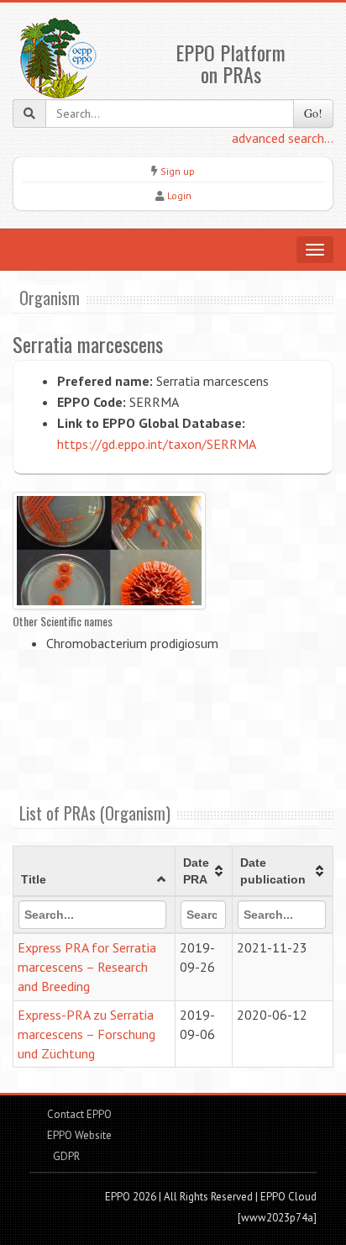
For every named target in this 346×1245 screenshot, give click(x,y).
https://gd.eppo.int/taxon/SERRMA (156, 443)
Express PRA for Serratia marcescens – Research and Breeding (87, 966)
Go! (313, 113)
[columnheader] (94, 872)
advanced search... (282, 137)
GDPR (65, 1156)
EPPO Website (79, 1135)
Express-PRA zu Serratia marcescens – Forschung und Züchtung (86, 1034)
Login (179, 195)
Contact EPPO (79, 1114)
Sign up (177, 171)
